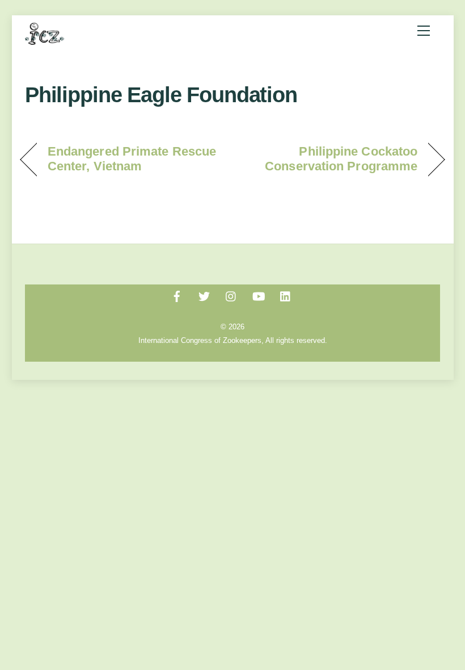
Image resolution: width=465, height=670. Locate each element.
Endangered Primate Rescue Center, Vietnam (132, 158)
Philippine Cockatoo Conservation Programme (331, 158)
